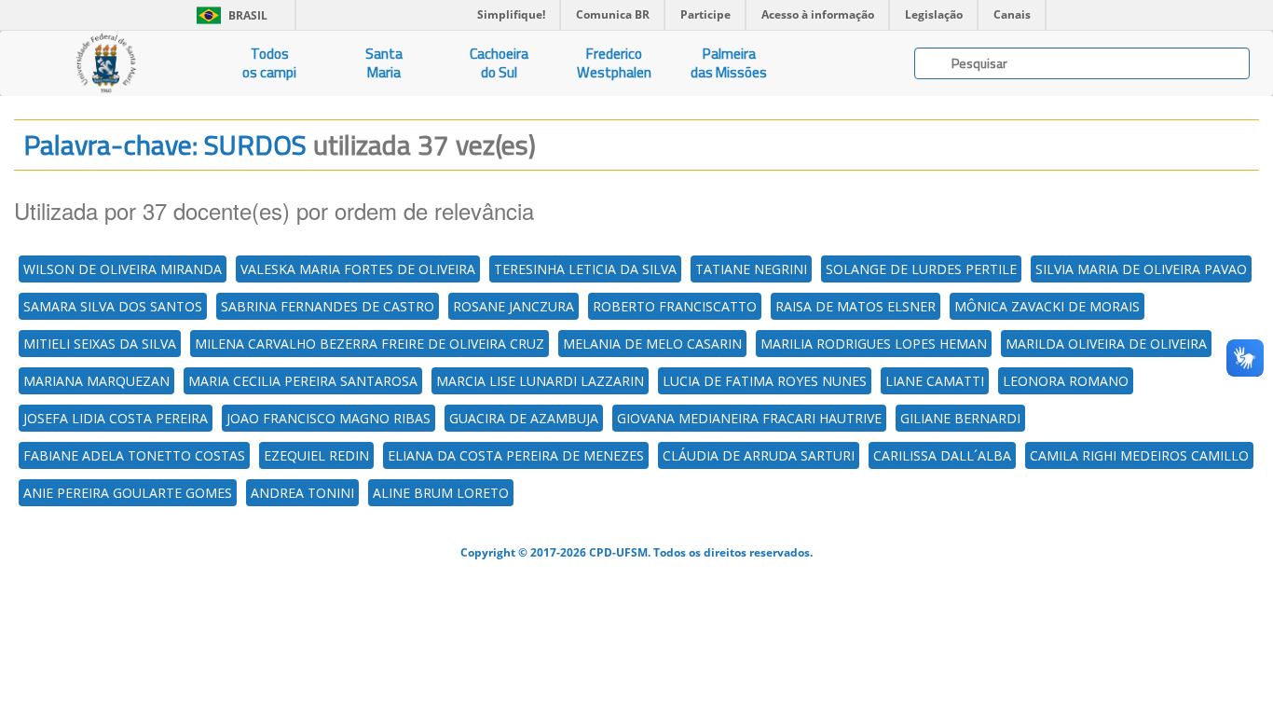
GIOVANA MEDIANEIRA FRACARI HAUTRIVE (749, 418)
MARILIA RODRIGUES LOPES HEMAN (873, 343)
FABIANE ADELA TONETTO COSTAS (134, 455)
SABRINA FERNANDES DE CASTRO (327, 306)
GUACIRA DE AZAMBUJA (523, 418)
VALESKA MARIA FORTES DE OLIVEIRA (357, 269)
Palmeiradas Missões (729, 63)
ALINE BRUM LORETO (441, 493)
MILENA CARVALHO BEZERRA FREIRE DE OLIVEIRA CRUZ (369, 343)
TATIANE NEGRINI (751, 269)
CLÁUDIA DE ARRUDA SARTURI (759, 455)
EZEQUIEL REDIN (316, 455)
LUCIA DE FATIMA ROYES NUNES (765, 381)
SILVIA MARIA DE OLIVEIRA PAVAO (1141, 269)
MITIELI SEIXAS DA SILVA (99, 343)
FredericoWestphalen (614, 63)
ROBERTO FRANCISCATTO (675, 306)
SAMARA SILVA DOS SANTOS (112, 306)
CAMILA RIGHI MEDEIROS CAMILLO (1139, 455)
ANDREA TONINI (302, 493)
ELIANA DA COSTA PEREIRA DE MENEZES (516, 455)
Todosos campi (269, 63)
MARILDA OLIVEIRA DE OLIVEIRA (1106, 343)
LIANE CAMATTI (934, 381)
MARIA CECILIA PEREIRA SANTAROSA (302, 381)
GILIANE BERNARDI (960, 418)
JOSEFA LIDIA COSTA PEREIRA (115, 418)
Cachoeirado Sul (499, 63)
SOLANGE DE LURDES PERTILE (921, 269)
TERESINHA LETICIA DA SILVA (585, 269)
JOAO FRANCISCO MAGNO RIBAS (328, 418)
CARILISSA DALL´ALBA (942, 455)
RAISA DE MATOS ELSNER (855, 306)
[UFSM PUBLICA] (106, 63)
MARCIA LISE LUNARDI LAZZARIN (540, 381)
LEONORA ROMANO (1066, 381)
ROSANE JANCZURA (513, 306)
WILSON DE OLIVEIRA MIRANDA (122, 269)
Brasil (228, 15)
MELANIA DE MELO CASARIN (652, 343)
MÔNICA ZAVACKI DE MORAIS (1047, 306)
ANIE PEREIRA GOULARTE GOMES (127, 493)
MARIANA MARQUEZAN (96, 381)
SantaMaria (384, 63)
